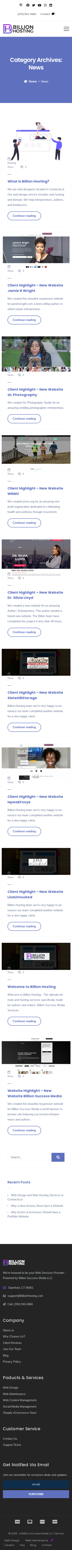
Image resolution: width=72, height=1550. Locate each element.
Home (33, 81)
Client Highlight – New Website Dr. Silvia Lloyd (35, 595)
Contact (45, 13)
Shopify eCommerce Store (19, 1412)
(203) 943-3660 (27, 13)
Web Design (10, 1387)
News (10, 166)
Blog (5, 1355)
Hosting (11, 162)
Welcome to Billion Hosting (31, 986)
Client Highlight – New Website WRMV (35, 491)
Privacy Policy (12, 1361)
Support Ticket (12, 1444)
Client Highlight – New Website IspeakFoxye (35, 799)
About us (8, 1330)
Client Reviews (12, 1342)
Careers (9, 1545)
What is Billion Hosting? (28, 181)
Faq (22, 1545)
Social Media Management (19, 1406)
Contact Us (10, 1438)
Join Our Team (12, 1349)
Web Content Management (19, 1400)
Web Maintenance (14, 1394)
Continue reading (24, 215)
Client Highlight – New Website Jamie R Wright (35, 288)
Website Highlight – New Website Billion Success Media (34, 1093)
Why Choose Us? (14, 1336)
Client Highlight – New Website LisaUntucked (35, 894)
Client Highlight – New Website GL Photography (35, 392)
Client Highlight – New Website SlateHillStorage (35, 695)
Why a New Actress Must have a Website (37, 1205)
